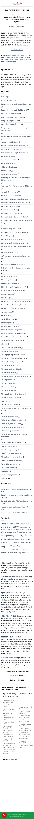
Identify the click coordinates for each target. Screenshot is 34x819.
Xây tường (4, 478)
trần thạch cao (17, 550)
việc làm (29, 550)
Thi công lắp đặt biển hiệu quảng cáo (13, 358)
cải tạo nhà (21, 529)
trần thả (25, 550)
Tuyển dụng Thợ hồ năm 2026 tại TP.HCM (14, 513)
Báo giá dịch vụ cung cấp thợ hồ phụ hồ (14, 110)
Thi (24, 26)
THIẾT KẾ (4, 401)
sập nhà (12, 539)
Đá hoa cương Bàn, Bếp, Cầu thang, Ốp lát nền (16, 247)
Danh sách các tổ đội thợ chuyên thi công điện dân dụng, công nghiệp (17, 19)
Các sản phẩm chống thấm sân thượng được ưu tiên (16, 508)
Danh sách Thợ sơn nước (9, 206)
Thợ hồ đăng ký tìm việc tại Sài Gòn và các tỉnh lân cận (16, 409)
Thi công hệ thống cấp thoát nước (12, 355)
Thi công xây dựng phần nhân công (12, 394)
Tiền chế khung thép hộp (9, 450)
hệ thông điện (12, 61)
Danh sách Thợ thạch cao (9, 210)
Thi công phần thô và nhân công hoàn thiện (15, 376)
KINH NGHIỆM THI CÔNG (9, 283)
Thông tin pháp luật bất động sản (12, 427)
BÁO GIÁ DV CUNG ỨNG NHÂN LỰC (12, 117)
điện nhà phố (15, 59)
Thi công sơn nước (7, 390)
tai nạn (15, 543)
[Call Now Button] (4, 815)
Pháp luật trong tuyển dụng (10, 326)
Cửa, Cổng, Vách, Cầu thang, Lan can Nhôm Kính (16, 186)
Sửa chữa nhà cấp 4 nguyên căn (11, 340)
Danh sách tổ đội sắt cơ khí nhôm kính (13, 217)
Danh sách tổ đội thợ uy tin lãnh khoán (13, 232)
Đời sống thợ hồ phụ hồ (8, 252)
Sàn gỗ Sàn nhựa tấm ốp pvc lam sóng (13, 337)
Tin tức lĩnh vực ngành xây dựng (11, 457)
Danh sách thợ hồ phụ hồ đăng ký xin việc (14, 203)
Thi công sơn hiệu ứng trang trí (11, 387)
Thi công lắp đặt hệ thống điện (11, 362)
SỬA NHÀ (4, 344)
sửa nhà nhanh (9, 542)
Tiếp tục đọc (17, 49)
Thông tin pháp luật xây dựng (10, 431)
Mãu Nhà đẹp (5, 298)
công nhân (23, 524)
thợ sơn (20, 547)
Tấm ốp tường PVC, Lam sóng (11, 348)
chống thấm (15, 523)
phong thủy (10, 536)
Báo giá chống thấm (7, 100)
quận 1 (28, 536)
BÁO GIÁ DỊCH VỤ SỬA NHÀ (10, 113)
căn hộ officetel (13, 530)
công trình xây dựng (23, 527)
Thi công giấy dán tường (9, 351)
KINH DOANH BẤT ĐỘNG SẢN (11, 637)
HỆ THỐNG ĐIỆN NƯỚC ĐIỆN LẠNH (12, 264)
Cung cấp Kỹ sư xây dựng (9, 192)
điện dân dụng (22, 57)
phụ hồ (23, 535)
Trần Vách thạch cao (8, 468)
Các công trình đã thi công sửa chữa (13, 145)
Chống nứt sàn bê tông (8, 167)
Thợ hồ (14, 546)
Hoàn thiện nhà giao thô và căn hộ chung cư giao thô (15, 269)
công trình (14, 527)
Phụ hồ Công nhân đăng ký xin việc (12, 333)
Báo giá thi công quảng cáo (10, 121)
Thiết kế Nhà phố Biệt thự (9, 405)
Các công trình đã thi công (9, 142)
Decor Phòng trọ (6, 236)
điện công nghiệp (5, 57)
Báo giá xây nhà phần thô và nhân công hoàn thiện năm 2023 (15, 129)
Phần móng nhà (6, 323)
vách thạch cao (9, 553)
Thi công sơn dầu (7, 380)
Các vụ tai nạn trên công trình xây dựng (13, 153)
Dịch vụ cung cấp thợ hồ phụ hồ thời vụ (13, 243)
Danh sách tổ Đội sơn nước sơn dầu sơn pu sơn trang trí (16, 222)
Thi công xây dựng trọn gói (10, 397)
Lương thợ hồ (14, 532)
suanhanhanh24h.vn (15, 577)
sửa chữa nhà (23, 539)
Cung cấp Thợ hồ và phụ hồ (10, 195)
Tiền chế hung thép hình (9, 446)
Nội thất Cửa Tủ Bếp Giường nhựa (12, 308)
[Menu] (2, 3)
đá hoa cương (29, 552)
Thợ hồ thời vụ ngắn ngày (9, 416)
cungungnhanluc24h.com (17, 816)
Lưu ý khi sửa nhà (7, 294)
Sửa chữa (17, 539)
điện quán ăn (22, 59)
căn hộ (6, 529)
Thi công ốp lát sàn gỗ (8, 372)
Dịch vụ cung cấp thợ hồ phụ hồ (11, 239)
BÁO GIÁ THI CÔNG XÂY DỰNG (11, 124)
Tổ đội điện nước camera (17, 15)
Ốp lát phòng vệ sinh (8, 319)
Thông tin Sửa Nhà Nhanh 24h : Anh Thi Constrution (14, 436)
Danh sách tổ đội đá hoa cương (11, 213)
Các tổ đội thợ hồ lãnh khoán (10, 149)
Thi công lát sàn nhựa (8, 365)
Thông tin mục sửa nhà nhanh (11, 424)
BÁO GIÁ (4, 97)
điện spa (6, 61)
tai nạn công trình (23, 543)
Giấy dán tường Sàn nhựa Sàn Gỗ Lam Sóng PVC (15, 257)
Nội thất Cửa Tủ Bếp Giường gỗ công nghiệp (15, 301)
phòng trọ (16, 536)
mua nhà (29, 532)
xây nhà (24, 553)
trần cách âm (9, 550)
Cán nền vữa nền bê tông (9, 160)
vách (2, 552)
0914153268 (13, 759)
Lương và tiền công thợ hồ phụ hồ (12, 290)
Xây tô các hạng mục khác (9, 475)
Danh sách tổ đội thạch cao (10, 229)
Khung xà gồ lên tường (8, 280)
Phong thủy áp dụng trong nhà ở (11, 330)
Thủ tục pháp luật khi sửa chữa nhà (12, 443)
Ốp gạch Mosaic (6, 312)
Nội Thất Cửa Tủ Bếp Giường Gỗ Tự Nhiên (14, 305)
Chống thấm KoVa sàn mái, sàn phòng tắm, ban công (16, 490)
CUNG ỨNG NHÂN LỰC (8, 616)
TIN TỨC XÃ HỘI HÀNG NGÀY (10, 460)
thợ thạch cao (26, 547)
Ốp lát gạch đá (6, 315)
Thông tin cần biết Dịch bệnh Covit (12, 420)
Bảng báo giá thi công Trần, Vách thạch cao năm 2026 (17, 502)
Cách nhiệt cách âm (7, 156)
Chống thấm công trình (8, 174)
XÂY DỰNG (4, 471)
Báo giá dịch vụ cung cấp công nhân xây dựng (16, 104)
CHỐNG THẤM (6, 171)
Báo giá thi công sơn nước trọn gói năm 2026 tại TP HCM (16, 496)
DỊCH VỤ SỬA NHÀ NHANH (10, 593)
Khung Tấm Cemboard (8, 276)
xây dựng (17, 552)
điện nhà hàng (7, 59)
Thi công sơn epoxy (7, 383)
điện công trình (14, 57)
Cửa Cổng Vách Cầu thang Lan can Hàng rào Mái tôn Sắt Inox (15, 179)
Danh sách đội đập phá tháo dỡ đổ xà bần (14, 199)
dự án (29, 530)
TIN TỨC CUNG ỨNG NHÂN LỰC (11, 453)
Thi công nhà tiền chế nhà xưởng (11, 369)
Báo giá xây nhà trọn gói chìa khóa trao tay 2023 (16, 136)
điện (30, 55)
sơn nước (7, 539)
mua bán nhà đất (23, 532)
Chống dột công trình (8, 163)
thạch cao (8, 547)
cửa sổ (25, 529)
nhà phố (3, 536)
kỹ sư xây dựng (5, 532)
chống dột (5, 524)
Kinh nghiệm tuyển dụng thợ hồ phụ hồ (13, 287)
